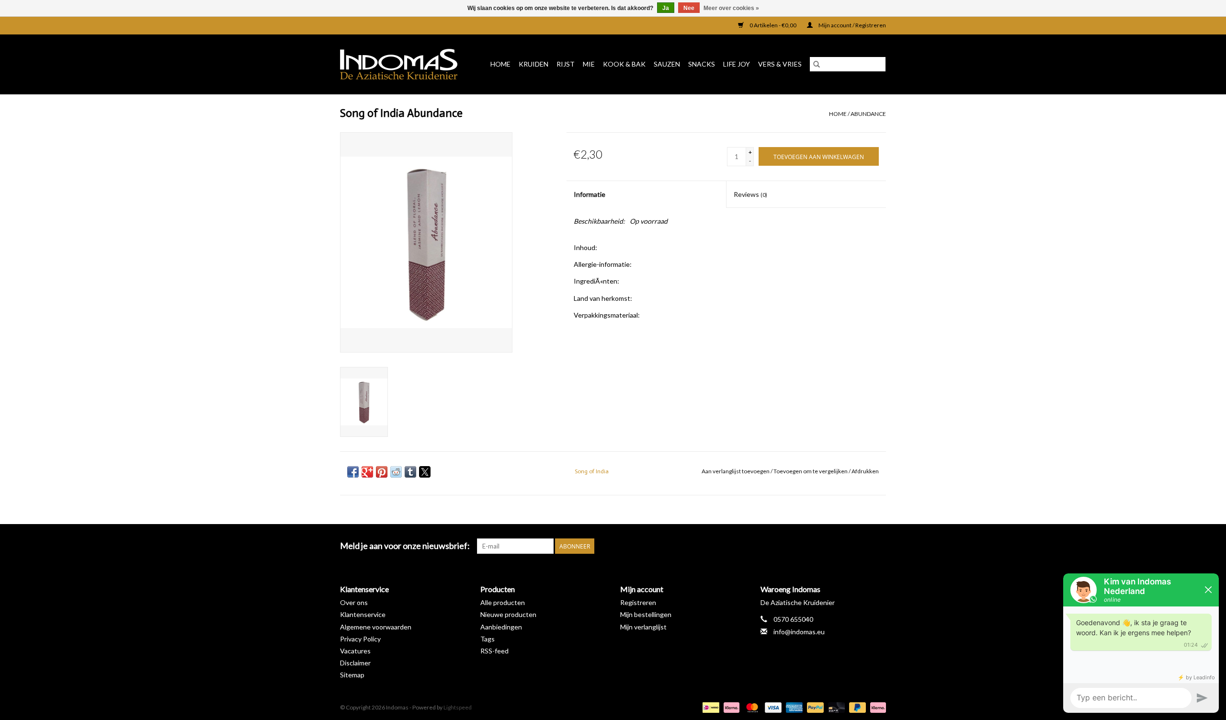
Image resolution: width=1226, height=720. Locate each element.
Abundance (868, 113)
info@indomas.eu (799, 632)
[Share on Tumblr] (410, 472)
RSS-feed (494, 651)
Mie (589, 64)
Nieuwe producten (508, 614)
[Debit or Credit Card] (835, 706)
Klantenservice (363, 614)
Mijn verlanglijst (643, 627)
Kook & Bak (624, 64)
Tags (487, 639)
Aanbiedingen (501, 627)
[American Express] (793, 706)
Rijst (565, 64)
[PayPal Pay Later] (856, 706)
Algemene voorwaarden (375, 627)
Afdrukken (865, 471)
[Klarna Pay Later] (876, 706)
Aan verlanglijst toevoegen (736, 471)
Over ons (354, 602)
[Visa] (772, 706)
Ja (665, 8)
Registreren (638, 602)
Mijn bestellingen (645, 614)
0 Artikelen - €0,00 (773, 25)
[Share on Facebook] (353, 472)
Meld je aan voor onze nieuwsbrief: (405, 546)
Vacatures (355, 651)
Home (500, 64)
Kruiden (533, 64)
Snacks (701, 64)
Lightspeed (457, 707)
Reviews (750, 194)
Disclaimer (355, 663)
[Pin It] (381, 472)
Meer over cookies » (731, 8)
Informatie (589, 194)
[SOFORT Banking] (730, 706)
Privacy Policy (360, 639)
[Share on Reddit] (396, 472)
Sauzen (667, 64)
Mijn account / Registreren (851, 25)
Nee (688, 8)
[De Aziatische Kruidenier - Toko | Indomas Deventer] (402, 64)
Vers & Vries (780, 64)
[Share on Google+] (367, 472)
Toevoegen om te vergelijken (811, 471)
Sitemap (352, 675)
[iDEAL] (709, 706)
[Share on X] (425, 472)
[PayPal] (814, 706)
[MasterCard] (750, 706)
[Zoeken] (816, 64)
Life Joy (736, 64)
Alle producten (502, 602)
